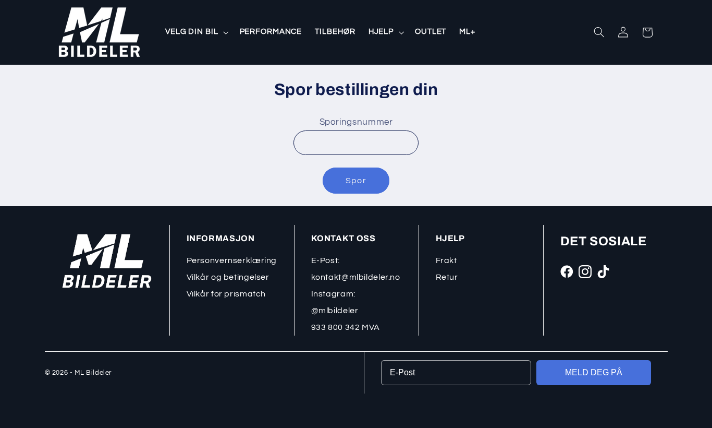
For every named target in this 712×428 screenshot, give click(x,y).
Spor (356, 180)
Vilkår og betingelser (228, 277)
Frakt (446, 260)
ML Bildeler (93, 372)
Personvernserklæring (232, 260)
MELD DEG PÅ (593, 372)
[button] (195, 32)
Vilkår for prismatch (226, 294)
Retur (447, 277)
